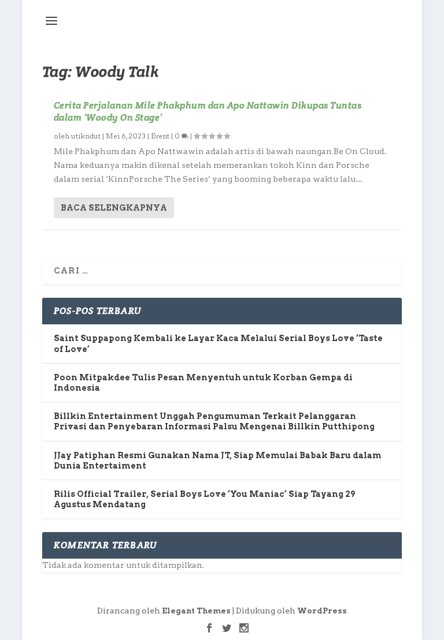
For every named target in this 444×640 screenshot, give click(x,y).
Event (160, 136)
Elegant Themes (196, 611)
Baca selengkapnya (114, 207)
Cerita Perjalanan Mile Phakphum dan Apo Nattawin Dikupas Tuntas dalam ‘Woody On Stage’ (208, 111)
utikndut (86, 136)
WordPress (322, 611)
